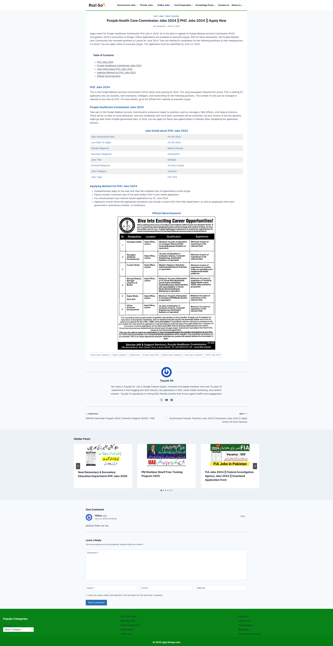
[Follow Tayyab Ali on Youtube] (166, 400)
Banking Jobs (128, 620)
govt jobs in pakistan (100, 355)
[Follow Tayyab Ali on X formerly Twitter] (161, 400)
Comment (93, 552)
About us (243, 616)
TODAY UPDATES (172, 16)
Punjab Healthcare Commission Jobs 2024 (119, 65)
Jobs (164, 642)
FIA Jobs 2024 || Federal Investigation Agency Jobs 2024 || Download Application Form (229, 476)
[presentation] (103, 455)
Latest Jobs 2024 (151, 355)
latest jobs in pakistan (171, 355)
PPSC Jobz (126, 634)
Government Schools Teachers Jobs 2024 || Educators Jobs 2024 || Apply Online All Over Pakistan (208, 418)
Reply (243, 516)
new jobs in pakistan (194, 355)
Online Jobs (127, 629)
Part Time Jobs (129, 616)
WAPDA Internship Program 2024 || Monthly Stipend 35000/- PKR (120, 416)
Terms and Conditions (249, 634)
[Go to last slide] (78, 466)
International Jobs (130, 625)
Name (91, 588)
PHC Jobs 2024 (105, 62)
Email (145, 588)
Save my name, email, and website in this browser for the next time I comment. (126, 595)
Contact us (223, 5)
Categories (8, 626)
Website (201, 588)
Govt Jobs (158, 16)
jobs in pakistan (120, 355)
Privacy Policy (245, 625)
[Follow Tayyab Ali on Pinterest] (171, 400)
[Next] (255, 466)
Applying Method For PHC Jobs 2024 (116, 72)
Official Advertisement (108, 76)
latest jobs (135, 355)
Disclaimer (243, 629)
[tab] (161, 490)
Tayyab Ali (160, 26)
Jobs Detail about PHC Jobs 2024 (115, 69)
